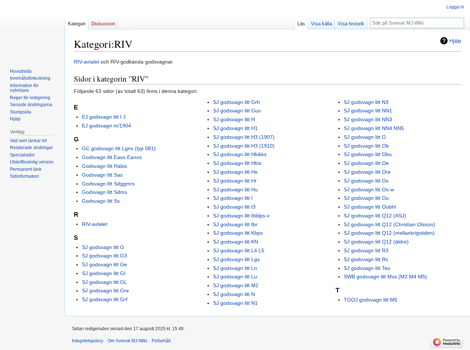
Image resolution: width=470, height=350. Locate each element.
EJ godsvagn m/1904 (106, 126)
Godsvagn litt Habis (104, 166)
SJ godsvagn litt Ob (366, 146)
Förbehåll (161, 340)
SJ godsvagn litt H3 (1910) (244, 146)
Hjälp (455, 41)
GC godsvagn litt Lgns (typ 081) (119, 148)
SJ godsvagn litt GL (104, 282)
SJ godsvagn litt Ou (366, 198)
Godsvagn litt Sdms (104, 192)
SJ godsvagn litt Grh (236, 102)
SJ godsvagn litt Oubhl (370, 207)
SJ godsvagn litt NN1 (368, 110)
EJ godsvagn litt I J (104, 117)
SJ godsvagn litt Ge (104, 264)
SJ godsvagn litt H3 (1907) (244, 137)
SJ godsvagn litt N (234, 294)
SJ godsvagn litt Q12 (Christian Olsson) (389, 224)
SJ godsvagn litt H (234, 119)
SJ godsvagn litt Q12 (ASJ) (375, 216)
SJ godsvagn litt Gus (237, 110)
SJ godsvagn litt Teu (367, 268)
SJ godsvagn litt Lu (235, 276)
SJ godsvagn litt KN (235, 242)
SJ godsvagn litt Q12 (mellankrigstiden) (389, 233)
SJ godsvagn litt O (365, 137)
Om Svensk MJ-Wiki (127, 340)
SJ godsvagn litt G (103, 247)
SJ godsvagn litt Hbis (237, 163)
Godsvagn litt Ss (101, 201)
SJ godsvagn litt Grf (104, 299)
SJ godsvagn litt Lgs (236, 259)
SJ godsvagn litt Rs (366, 259)
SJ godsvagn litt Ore (367, 172)
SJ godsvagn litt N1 (235, 303)
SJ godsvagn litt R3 (366, 250)
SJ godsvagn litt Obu (368, 154)
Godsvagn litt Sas (102, 175)
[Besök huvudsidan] (32, 29)
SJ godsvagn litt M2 (235, 285)
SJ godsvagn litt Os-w (369, 189)
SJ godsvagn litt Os (366, 181)
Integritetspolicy (87, 340)
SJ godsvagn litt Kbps (238, 233)
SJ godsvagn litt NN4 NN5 (374, 128)
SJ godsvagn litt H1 (235, 128)
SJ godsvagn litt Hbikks (240, 154)
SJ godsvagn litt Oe (366, 163)
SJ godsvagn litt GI (104, 273)
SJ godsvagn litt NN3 (368, 119)
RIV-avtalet (86, 62)
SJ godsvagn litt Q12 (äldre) (376, 242)
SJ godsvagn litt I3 (234, 207)
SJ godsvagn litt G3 (104, 256)
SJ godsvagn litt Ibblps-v (241, 216)
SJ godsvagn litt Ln (235, 268)
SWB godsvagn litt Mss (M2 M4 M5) (385, 276)
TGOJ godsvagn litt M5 (370, 300)
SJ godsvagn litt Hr (235, 181)
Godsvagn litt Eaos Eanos (112, 157)
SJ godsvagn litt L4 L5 (238, 250)
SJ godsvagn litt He (235, 172)
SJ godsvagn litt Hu (235, 189)
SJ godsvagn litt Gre (105, 290)
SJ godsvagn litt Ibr (235, 224)
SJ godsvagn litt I (233, 198)
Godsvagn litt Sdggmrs (108, 184)
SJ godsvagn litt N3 (366, 102)
